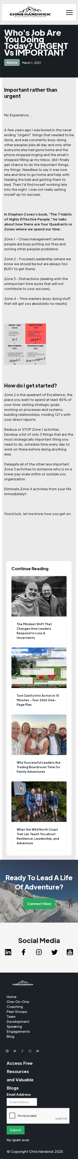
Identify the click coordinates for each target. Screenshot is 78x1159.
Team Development (18, 1019)
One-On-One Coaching (18, 1004)
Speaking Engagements (18, 1029)
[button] (69, 12)
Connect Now (39, 903)
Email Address (19, 1094)
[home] (30, 12)
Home (11, 996)
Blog (10, 1036)
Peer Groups (17, 1011)
